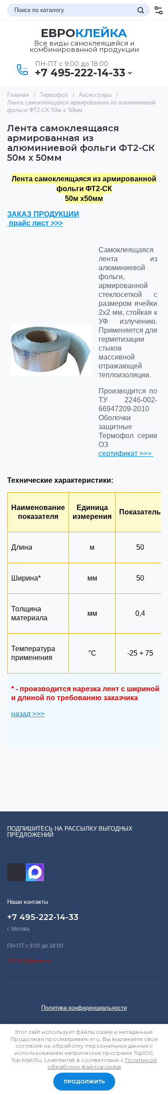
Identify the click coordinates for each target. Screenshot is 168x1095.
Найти (140, 10)
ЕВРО (84, 33)
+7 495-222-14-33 (80, 73)
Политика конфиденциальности (84, 1007)
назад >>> (27, 714)
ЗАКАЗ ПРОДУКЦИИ (43, 214)
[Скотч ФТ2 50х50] (51, 350)
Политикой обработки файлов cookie (102, 1063)
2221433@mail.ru (29, 961)
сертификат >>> (126, 453)
